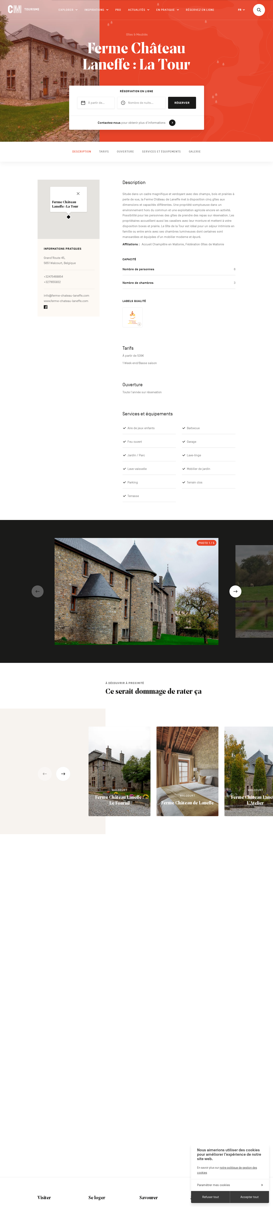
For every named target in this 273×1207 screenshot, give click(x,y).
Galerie (195, 151)
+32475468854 (53, 277)
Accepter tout (249, 1197)
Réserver (182, 103)
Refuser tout (210, 1197)
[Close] (78, 193)
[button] (38, 591)
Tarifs (104, 151)
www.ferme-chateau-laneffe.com (66, 301)
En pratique (165, 10)
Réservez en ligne (200, 10)
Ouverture (125, 151)
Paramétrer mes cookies (213, 1185)
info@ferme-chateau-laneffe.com (66, 296)
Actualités (136, 10)
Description (81, 151)
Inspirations (94, 10)
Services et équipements (161, 151)
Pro (118, 10)
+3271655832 (52, 282)
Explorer (66, 10)
